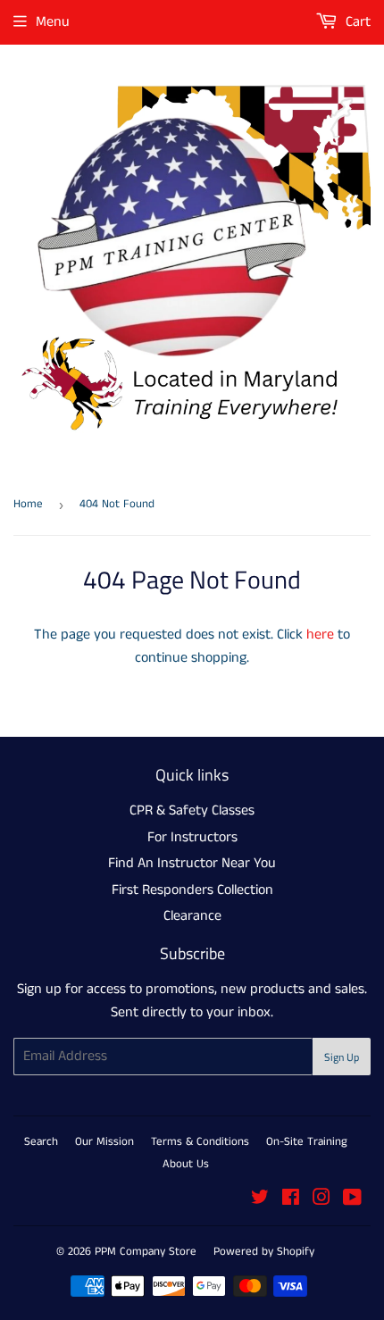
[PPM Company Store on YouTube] (352, 1200)
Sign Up (341, 1056)
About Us (186, 1164)
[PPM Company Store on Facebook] (290, 1200)
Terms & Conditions (200, 1141)
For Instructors (192, 837)
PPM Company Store (145, 1251)
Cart (356, 22)
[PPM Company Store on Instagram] (321, 1200)
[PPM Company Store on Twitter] (260, 1200)
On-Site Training (306, 1141)
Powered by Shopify (263, 1251)
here (320, 634)
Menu (53, 22)
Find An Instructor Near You (192, 863)
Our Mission (104, 1141)
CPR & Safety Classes (192, 810)
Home (28, 504)
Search (41, 1141)
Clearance (192, 916)
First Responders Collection (192, 890)
